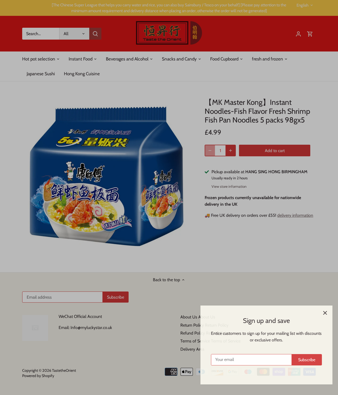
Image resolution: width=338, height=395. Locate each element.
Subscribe (301, 359)
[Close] (320, 313)
